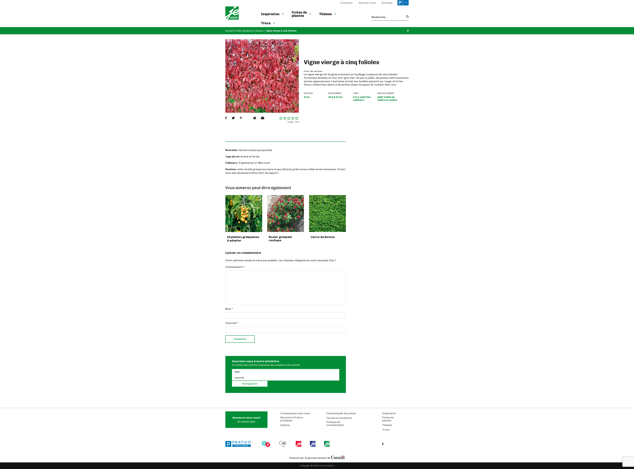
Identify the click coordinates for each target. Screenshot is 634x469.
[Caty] (283, 444)
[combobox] (388, 17)
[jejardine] (327, 444)
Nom (229, 308)
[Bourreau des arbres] (243, 213)
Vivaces (259, 31)
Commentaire (235, 266)
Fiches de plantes (299, 14)
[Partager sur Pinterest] (241, 118)
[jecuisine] (299, 444)
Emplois (285, 425)
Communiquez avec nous (295, 413)
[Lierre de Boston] (327, 213)
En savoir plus (246, 419)
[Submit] (406, 17)
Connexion (346, 2)
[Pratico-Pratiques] (239, 444)
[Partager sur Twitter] (233, 118)
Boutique (387, 2)
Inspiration (270, 14)
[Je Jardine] (239, 13)
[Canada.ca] (338, 457)
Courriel (231, 323)
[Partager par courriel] (262, 118)
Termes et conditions (339, 418)
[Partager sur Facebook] (226, 118)
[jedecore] (313, 444)
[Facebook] (408, 31)
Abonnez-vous (367, 2)
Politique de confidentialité (335, 424)
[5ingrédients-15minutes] (266, 444)
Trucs (266, 23)
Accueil (229, 31)
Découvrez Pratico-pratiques (292, 419)
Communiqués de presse (341, 413)
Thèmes (325, 14)
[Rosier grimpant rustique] (285, 213)
